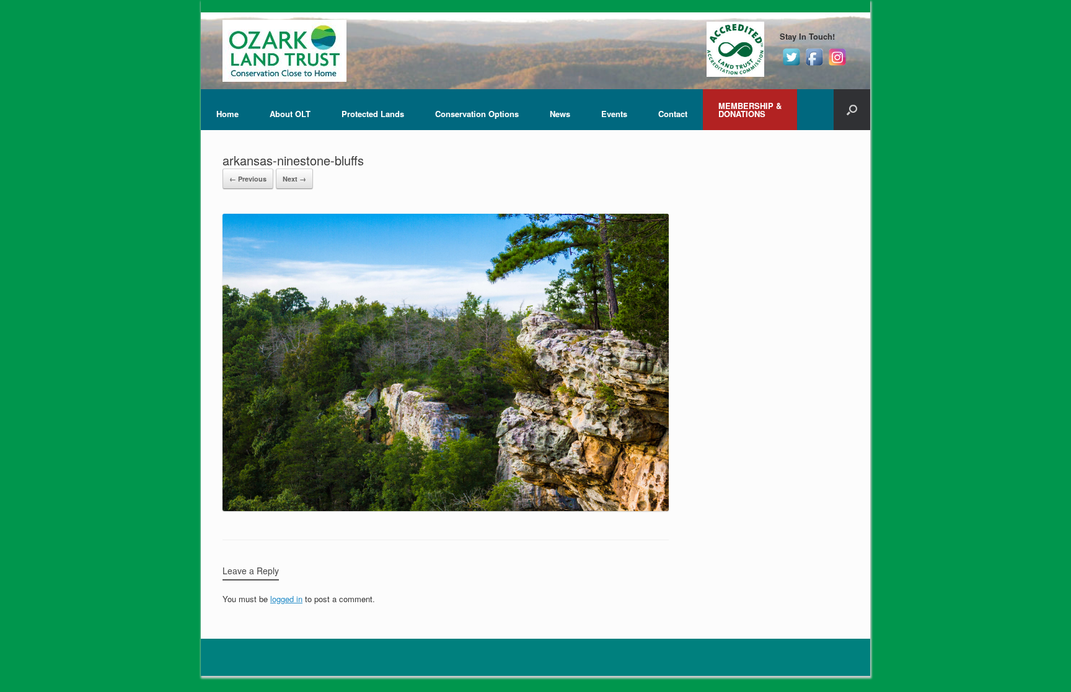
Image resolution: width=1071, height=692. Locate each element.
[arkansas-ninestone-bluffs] (446, 508)
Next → (294, 178)
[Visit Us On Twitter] (791, 65)
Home (227, 114)
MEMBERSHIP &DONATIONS (750, 110)
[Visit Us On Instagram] (837, 65)
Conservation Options (477, 114)
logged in (286, 599)
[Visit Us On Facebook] (814, 65)
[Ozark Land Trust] (284, 51)
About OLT (290, 114)
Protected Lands (373, 114)
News (560, 114)
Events (614, 114)
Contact (672, 114)
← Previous (248, 178)
